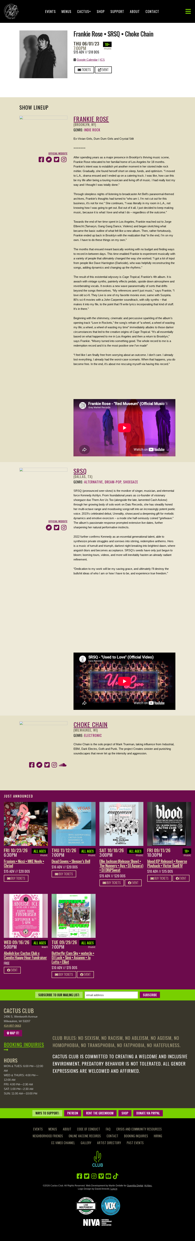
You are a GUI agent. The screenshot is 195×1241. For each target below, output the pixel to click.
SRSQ (80, 471)
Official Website (57, 153)
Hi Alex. (148, 1185)
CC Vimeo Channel (63, 1143)
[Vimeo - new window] (101, 1176)
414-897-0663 (12, 1025)
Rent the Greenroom (99, 1113)
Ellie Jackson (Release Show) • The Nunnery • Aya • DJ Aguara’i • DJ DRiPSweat (121, 865)
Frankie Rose (91, 119)
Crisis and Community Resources (139, 1129)
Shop (101, 11)
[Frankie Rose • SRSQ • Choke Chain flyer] (43, 32)
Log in (114, 1189)
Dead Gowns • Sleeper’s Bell (71, 861)
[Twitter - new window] (56, 159)
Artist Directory (109, 1143)
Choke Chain (91, 724)
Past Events (135, 1143)
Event (105, 69)
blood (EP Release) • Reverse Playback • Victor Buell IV (167, 863)
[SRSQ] (43, 470)
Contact (152, 11)
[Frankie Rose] (43, 118)
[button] (188, 11)
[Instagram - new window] (63, 159)
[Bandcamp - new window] (49, 159)
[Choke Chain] (43, 723)
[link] (26, 824)
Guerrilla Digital (135, 1185)
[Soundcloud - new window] (62, 765)
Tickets (86, 69)
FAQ (108, 1129)
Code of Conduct (88, 1129)
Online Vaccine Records (85, 1136)
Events (50, 11)
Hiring (158, 1136)
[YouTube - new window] (108, 1176)
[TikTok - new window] (115, 1176)
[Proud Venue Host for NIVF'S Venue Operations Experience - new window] (110, 1205)
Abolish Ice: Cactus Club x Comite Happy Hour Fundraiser (25, 955)
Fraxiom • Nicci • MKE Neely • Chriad (24, 863)
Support (117, 11)
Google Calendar (87, 59)
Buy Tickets (17, 878)
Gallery (86, 1143)
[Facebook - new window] (41, 159)
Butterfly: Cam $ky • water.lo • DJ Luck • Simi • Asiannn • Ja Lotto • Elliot (73, 957)
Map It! (14, 1033)
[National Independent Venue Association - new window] (97, 1222)
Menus (66, 11)
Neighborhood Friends (48, 1136)
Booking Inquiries (24, 1044)
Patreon (72, 1113)
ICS (102, 59)
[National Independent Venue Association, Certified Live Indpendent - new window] (86, 1205)
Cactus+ (84, 11)
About (135, 11)
